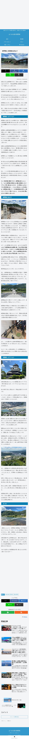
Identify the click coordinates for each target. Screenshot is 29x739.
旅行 (3, 594)
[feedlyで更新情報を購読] (7, 612)
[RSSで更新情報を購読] (21, 612)
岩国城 (8, 594)
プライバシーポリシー (14, 732)
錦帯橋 (17, 594)
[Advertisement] (14, 14)
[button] (19, 74)
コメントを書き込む (14, 716)
